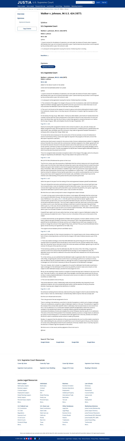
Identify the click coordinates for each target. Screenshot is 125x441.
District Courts (22, 420)
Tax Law (64, 400)
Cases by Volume (67, 363)
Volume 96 (56, 9)
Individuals (43, 383)
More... (19, 402)
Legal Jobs (65, 408)
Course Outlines (89, 393)
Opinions (20, 18)
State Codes (43, 410)
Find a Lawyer (21, 6)
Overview (20, 14)
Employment (65, 390)
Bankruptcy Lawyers (23, 386)
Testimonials (88, 422)
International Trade (67, 395)
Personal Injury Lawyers (24, 400)
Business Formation (67, 386)
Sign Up (104, 2)
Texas (41, 422)
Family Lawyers (22, 397)
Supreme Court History (92, 363)
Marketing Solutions (77, 6)
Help (79, 438)
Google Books (60, 342)
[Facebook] (29, 438)
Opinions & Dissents (48, 67)
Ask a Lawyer (30, 6)
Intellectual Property (68, 393)
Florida (42, 417)
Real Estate (65, 397)
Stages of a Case (67, 368)
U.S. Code (20, 410)
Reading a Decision (91, 368)
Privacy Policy (94, 438)
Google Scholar (45, 342)
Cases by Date (22, 363)
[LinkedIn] (24, 438)
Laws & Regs (58, 6)
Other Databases (67, 406)
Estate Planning (44, 395)
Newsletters (67, 6)
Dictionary (87, 386)
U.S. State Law (44, 406)
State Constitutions (45, 408)
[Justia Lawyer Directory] (39, 438)
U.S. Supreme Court (38, 9)
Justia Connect (61, 438)
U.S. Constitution (22, 408)
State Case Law (44, 413)
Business (65, 383)
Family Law (43, 397)
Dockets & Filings (22, 422)
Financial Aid (88, 390)
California (42, 415)
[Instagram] (31, 438)
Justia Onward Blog (90, 420)
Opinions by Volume (48, 9)
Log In (98, 2)
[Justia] (24, 2)
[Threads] (33, 438)
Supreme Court (22, 415)
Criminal (42, 388)
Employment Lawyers (23, 393)
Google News (91, 342)
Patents (64, 417)
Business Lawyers (22, 388)
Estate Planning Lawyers (24, 395)
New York (42, 420)
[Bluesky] (35, 438)
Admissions (88, 388)
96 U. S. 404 (62, 199)
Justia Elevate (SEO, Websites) (93, 415)
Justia (19, 9)
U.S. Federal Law (23, 406)
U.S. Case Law (29, 9)
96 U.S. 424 (58, 77)
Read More (44, 55)
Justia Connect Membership (92, 408)
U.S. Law (23, 9)
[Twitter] (37, 438)
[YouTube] (26, 438)
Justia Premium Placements (92, 413)
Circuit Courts (21, 417)
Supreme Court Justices (25, 368)
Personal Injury (44, 400)
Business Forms (66, 413)
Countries (65, 422)
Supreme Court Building (47, 368)
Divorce (42, 390)
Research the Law (40, 6)
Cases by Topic (45, 363)
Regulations (21, 413)
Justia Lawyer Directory (91, 410)
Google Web (75, 342)
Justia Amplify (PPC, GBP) (91, 417)
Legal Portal (68, 438)
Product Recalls (66, 415)
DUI (41, 393)
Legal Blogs (65, 410)
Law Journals (88, 395)
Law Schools (50, 6)
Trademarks (65, 420)
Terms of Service (86, 438)
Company (75, 438)
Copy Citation (27, 29)
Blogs (86, 397)
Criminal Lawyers (22, 390)
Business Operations (68, 388)
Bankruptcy (43, 386)
